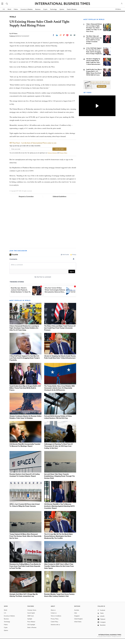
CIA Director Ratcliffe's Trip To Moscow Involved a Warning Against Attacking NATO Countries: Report (59, 506)
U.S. (4, 9)
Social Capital (31, 613)
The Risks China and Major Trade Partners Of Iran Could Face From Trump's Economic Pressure (59, 328)
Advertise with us (55, 624)
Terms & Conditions (56, 616)
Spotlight (29, 619)
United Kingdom (78, 619)
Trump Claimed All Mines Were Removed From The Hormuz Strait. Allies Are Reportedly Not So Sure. (25, 536)
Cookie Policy (54, 621)
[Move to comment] (74, 35)
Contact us (54, 613)
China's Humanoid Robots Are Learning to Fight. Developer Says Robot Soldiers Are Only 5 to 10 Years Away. (24, 328)
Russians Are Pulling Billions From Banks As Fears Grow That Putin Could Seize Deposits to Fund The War (25, 566)
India (75, 613)
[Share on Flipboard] (64, 35)
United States (77, 621)
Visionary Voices (31, 610)
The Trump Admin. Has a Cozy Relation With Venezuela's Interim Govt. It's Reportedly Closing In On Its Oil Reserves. (59, 388)
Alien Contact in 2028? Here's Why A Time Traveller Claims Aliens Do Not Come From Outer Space (59, 566)
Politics (16, 9)
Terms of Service (52, 153)
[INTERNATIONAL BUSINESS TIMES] (62, 3)
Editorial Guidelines (59, 196)
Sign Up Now (101, 86)
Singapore (77, 616)
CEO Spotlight (31, 624)
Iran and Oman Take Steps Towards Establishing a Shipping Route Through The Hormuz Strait (59, 476)
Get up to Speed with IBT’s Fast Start (100, 82)
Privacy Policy (63, 153)
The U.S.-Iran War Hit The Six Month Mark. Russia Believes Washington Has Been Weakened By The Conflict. (58, 536)
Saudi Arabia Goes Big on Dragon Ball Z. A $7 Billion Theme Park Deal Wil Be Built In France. (25, 388)
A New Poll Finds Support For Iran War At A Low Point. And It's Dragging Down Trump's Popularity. (25, 358)
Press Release (31, 621)
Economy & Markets (27, 9)
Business (37, 9)
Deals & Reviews (72, 9)
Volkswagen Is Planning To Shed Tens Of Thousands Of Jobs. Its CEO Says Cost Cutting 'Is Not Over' (58, 446)
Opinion (62, 9)
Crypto (45, 9)
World (9, 9)
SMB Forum (30, 616)
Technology (53, 9)
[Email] (71, 35)
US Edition (118, 9)
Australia (76, 610)
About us (53, 610)
